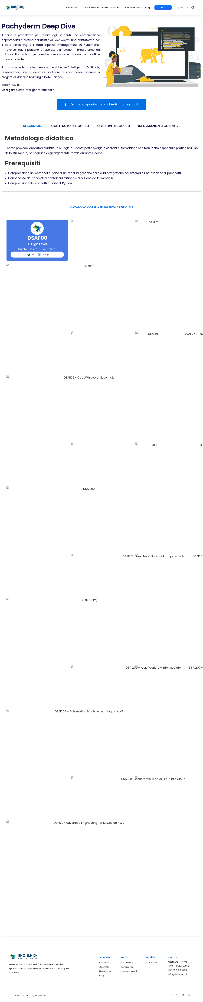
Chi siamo (72, 7)
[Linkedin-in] (182, 994)
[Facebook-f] (171, 994)
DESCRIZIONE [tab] (33, 126)
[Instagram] (177, 994)
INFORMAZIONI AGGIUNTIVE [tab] (159, 126)
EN (181, 7)
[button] (90, 7)
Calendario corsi (131, 7)
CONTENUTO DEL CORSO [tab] (70, 126)
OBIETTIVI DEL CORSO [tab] (113, 126)
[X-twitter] (188, 994)
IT (176, 7)
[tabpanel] (101, 161)
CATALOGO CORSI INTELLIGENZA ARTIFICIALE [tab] (101, 207)
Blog (147, 7)
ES (187, 7)
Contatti (163, 7)
